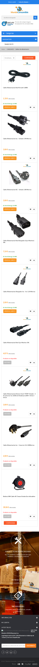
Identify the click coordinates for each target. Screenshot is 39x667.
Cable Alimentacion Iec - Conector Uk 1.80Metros (18, 445)
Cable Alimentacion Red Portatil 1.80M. (15, 87)
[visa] (14, 664)
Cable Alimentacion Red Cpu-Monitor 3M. (16, 342)
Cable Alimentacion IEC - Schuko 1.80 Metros (17, 189)
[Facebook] (3, 652)
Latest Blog (6, 627)
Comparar (34, 107)
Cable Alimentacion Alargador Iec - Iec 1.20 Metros (19, 291)
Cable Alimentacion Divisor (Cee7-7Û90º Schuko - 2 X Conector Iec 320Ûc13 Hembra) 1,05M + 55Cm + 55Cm (19, 395)
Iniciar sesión (12, 2)
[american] (22, 664)
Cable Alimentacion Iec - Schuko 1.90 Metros (17, 138)
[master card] (18, 664)
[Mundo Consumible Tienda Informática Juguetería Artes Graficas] (19, 10)
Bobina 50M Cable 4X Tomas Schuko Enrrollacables (19, 496)
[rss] (35, 664)
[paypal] (28, 664)
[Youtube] (11, 652)
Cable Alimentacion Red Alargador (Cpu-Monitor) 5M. (18, 241)
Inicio (3, 49)
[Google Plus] (15, 652)
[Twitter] (7, 652)
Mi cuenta (5, 622)
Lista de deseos (23, 2)
